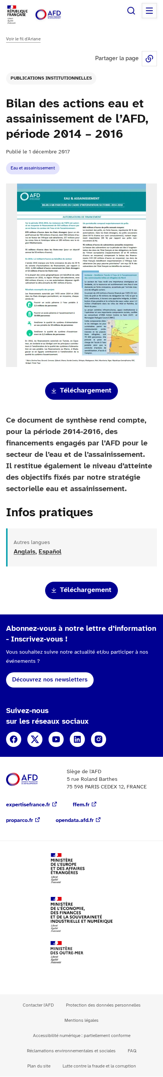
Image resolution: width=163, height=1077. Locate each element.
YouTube (56, 739)
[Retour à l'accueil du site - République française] (56, 14)
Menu (149, 10)
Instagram (98, 739)
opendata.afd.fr (75, 820)
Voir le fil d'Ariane (23, 39)
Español (50, 552)
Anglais (24, 552)
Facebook (13, 739)
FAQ (132, 1050)
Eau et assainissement (33, 168)
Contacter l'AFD (38, 1005)
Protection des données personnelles (103, 1005)
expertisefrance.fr (28, 805)
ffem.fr (81, 805)
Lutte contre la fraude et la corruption (99, 1066)
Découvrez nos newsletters (50, 680)
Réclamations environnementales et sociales (71, 1050)
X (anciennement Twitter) (34, 739)
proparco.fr (19, 820)
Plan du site (38, 1066)
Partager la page (149, 58)
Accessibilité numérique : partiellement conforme (81, 1035)
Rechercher (131, 10)
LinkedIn (77, 739)
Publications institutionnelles (51, 78)
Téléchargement (85, 390)
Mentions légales (81, 1020)
